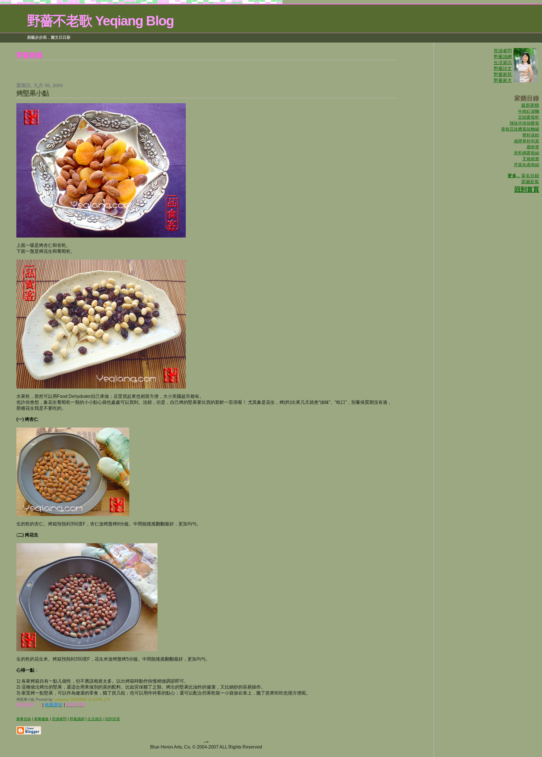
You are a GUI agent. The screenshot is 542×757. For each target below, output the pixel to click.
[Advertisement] (206, 68)
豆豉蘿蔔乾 (528, 117)
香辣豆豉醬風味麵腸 (520, 129)
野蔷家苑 (503, 74)
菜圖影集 (530, 181)
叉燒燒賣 (530, 158)
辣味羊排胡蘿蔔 (524, 123)
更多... (514, 175)
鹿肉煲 (532, 147)
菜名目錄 (530, 175)
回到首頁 (526, 189)
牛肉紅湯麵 (528, 111)
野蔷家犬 (503, 80)
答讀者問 (503, 50)
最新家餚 (530, 105)
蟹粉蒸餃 (530, 135)
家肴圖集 (41, 719)
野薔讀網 (503, 56)
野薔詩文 (503, 68)
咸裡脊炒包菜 (526, 141)
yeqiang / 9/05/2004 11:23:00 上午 (82, 699)
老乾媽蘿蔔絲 (526, 152)
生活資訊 (503, 62)
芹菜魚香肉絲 (526, 164)
